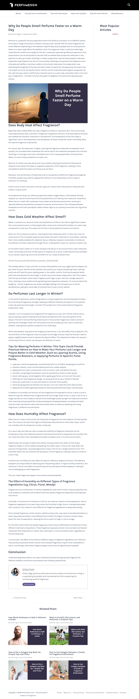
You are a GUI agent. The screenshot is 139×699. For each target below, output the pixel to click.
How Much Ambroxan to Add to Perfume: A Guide (27, 618)
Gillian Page (28, 569)
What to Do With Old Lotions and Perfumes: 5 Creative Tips (64, 618)
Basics (18, 13)
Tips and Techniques (58, 13)
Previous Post (19, 598)
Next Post (79, 598)
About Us (67, 692)
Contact (123, 692)
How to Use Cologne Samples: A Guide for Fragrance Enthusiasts (67, 653)
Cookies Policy (112, 692)
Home (59, 692)
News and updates (78, 13)
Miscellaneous (117, 13)
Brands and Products (99, 13)
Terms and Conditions (95, 692)
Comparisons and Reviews (36, 13)
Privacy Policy (78, 692)
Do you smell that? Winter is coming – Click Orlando (36, 260)
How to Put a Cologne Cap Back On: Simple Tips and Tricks (24, 653)
